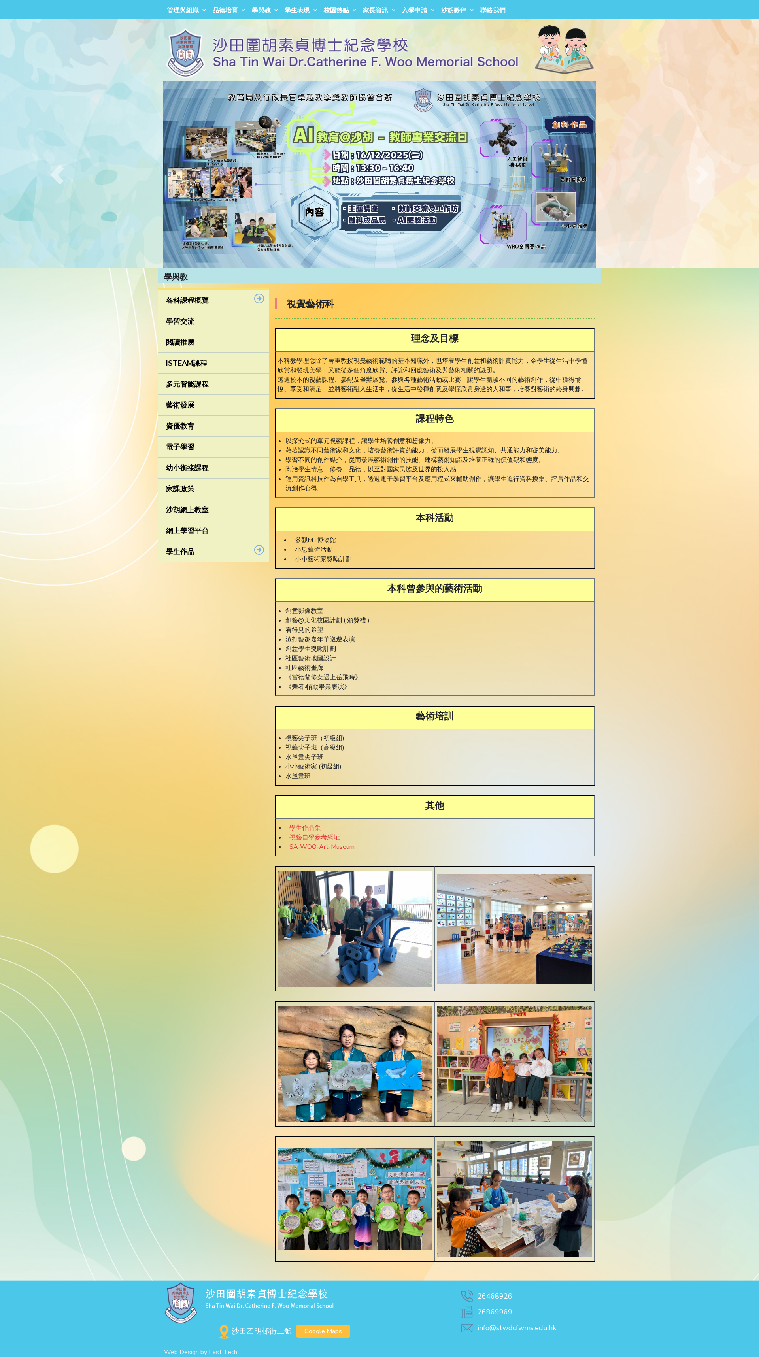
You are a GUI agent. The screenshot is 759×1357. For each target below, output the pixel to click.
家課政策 (180, 489)
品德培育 (225, 10)
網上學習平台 (187, 530)
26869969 (495, 1312)
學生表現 (297, 10)
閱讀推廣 (180, 342)
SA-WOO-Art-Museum (322, 846)
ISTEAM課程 (186, 363)
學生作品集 (305, 828)
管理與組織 (183, 10)
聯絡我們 (493, 10)
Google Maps (323, 1331)
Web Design (181, 1352)
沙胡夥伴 (453, 10)
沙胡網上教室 (187, 510)
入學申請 (414, 10)
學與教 (261, 10)
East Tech (223, 1352)
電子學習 (180, 447)
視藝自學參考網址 (314, 837)
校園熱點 (336, 10)
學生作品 (180, 551)
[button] (57, 174)
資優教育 (180, 426)
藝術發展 (180, 405)
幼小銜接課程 (187, 468)
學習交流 (180, 321)
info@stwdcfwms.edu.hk (517, 1327)
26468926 (495, 1296)
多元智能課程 (187, 384)
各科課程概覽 (187, 300)
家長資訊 (375, 10)
